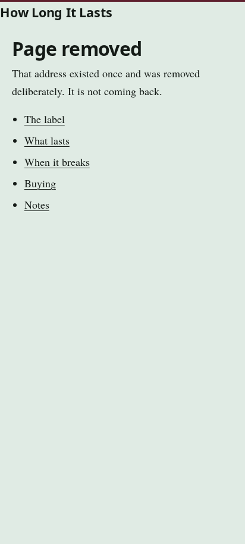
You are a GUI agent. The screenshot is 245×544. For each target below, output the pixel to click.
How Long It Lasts (56, 12)
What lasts (47, 140)
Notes (36, 204)
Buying (40, 183)
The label (44, 119)
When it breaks (57, 162)
